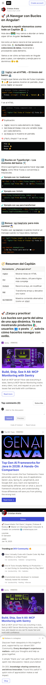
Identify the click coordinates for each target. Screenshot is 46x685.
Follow (23, 519)
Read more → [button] (8, 500)
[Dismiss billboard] (42, 638)
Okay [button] (6, 681)
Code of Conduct (17, 425)
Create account (37, 3)
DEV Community (21, 549)
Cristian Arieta (13, 8)
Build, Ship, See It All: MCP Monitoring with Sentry (20, 373)
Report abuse (30, 425)
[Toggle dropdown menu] (43, 342)
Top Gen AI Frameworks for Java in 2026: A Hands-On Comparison (21, 466)
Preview (20, 418)
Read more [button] (8, 394)
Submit (9, 418)
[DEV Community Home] (8, 3)
